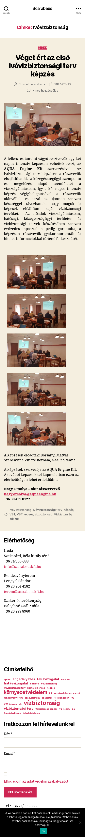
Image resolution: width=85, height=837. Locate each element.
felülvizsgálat (48, 679)
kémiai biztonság (36, 688)
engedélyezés (23, 679)
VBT (12, 514)
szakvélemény (32, 698)
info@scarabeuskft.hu (22, 566)
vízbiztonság (44, 514)
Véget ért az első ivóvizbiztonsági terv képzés (42, 65)
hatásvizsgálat (16, 683)
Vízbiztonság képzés (46, 709)
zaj (73, 709)
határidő (65, 679)
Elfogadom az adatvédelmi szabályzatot (36, 781)
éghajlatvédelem (31, 713)
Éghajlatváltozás (12, 713)
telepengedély (62, 698)
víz (20, 704)
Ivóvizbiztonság (20, 510)
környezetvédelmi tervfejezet (64, 693)
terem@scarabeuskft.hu (24, 592)
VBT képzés (25, 514)
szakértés (47, 698)
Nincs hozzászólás (45, 90)
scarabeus (37, 84)
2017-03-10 (62, 84)
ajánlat (7, 679)
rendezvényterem (13, 698)
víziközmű (64, 709)
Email (9, 754)
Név (8, 734)
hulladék (34, 683)
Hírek (42, 47)
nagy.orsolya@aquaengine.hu (30, 494)
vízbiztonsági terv (18, 708)
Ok (43, 831)
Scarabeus (42, 8)
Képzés (68, 510)
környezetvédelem (25, 692)
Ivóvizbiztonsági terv (47, 510)
